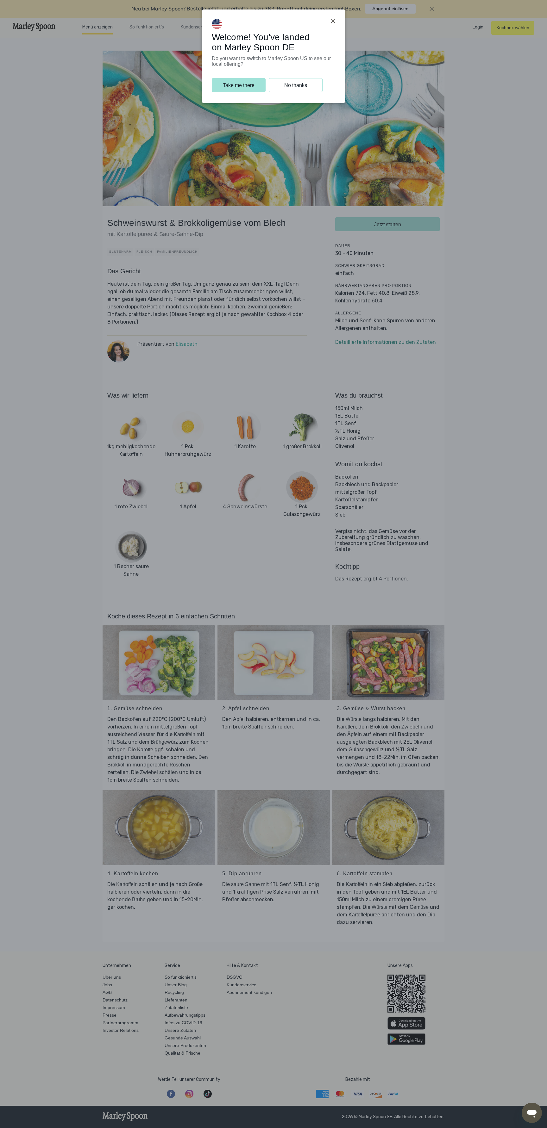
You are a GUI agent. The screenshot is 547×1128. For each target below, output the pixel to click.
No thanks (295, 85)
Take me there (239, 85)
